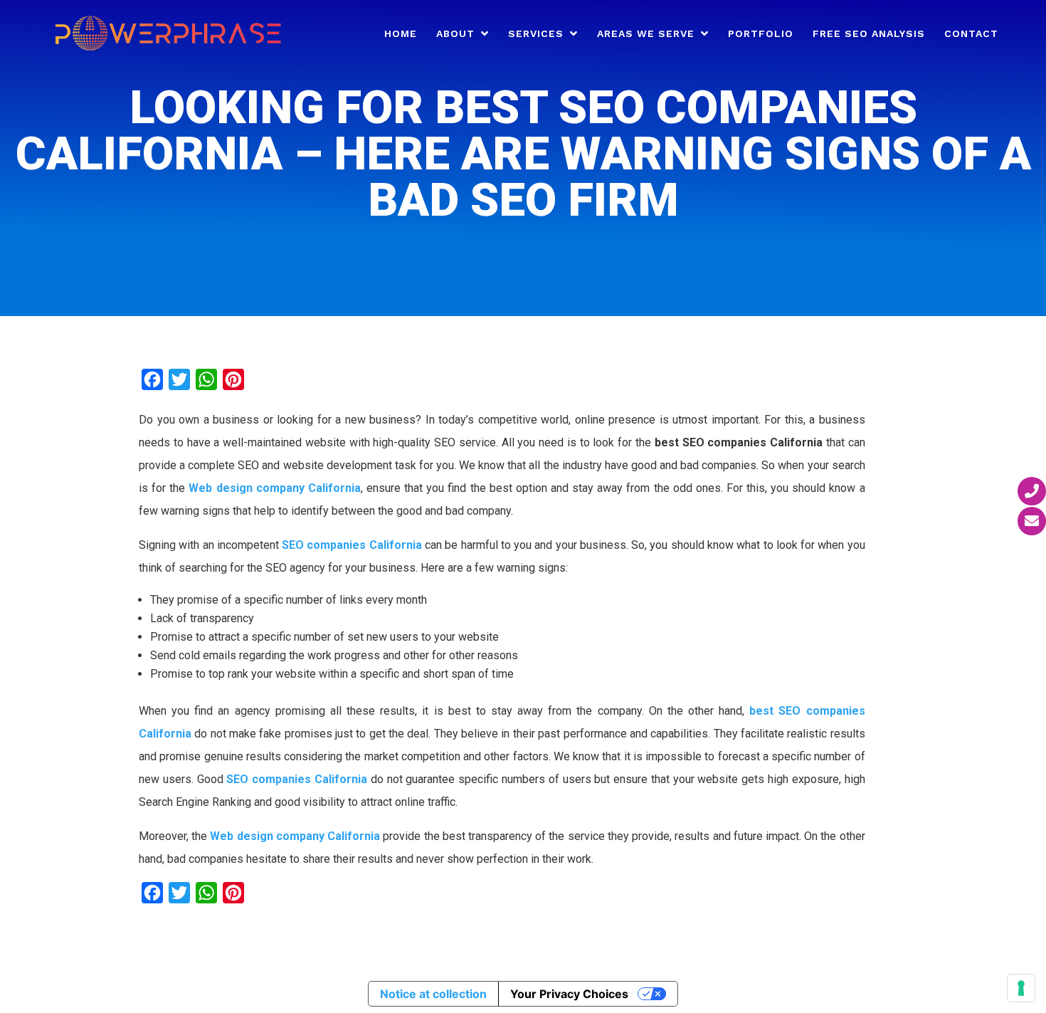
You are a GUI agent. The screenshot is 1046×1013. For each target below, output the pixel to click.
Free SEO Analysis (869, 33)
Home (400, 33)
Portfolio (760, 33)
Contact (971, 33)
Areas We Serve (645, 33)
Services (536, 33)
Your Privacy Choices (569, 994)
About (455, 33)
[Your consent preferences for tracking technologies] (1021, 988)
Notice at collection (433, 994)
